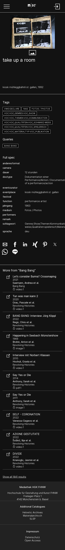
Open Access (32, 540)
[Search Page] (32, 6)
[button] (7, 7)
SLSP (33, 518)
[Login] (57, 9)
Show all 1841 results (14, 476)
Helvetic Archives (32, 512)
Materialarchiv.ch (32, 515)
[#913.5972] (32, 32)
